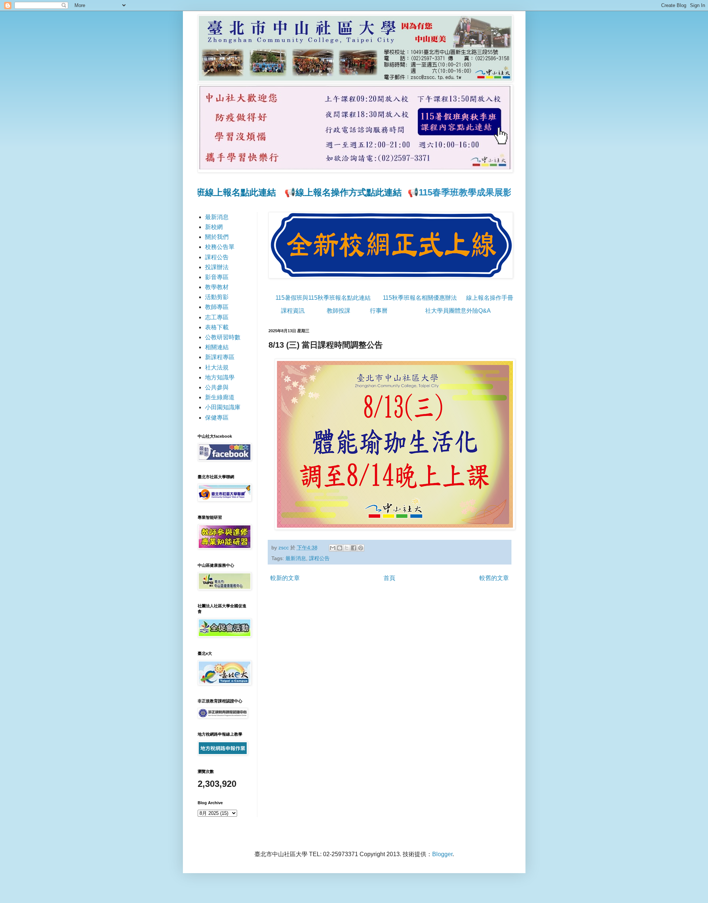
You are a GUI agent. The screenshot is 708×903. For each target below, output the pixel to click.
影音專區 (217, 277)
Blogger (442, 854)
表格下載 (217, 327)
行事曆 (379, 311)
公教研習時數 (222, 337)
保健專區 (217, 417)
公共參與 (217, 387)
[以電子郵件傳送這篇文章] (332, 548)
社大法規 (217, 367)
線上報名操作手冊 (489, 298)
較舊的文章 (494, 578)
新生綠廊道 (220, 397)
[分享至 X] (346, 548)
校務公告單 (220, 247)
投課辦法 (217, 267)
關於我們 (217, 237)
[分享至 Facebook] (353, 548)
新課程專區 (220, 357)
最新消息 (295, 558)
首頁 (389, 578)
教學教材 (217, 287)
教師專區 (217, 307)
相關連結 (217, 347)
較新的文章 (285, 578)
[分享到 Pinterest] (360, 548)
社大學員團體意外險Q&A (458, 311)
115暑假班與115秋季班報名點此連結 (323, 298)
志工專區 (217, 317)
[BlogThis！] (339, 548)
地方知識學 (220, 377)
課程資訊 (293, 311)
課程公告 (319, 558)
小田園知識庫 (222, 407)
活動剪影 (217, 297)
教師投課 (338, 311)
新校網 (214, 227)
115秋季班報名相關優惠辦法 (420, 298)
